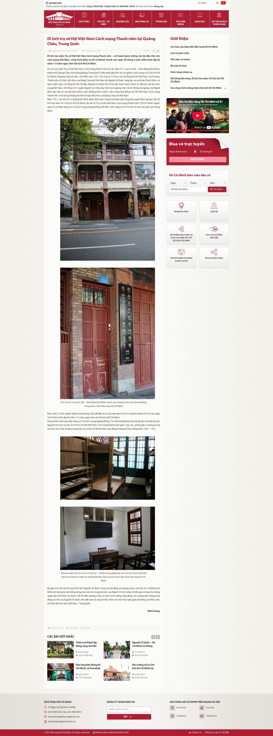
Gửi (125, 717)
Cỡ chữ (146, 51)
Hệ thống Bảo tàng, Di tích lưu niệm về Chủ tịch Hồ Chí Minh (197, 80)
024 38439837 (74, 712)
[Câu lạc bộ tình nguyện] (214, 229)
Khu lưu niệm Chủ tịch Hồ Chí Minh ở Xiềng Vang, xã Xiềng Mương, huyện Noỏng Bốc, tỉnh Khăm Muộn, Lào (88, 644)
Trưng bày (161, 22)
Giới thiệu (84, 22)
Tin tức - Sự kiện (103, 23)
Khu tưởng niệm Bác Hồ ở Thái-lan (88, 667)
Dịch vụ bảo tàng (214, 258)
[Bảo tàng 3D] (142, 15)
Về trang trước (57, 628)
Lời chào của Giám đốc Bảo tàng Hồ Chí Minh (194, 47)
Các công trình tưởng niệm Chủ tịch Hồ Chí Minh (196, 88)
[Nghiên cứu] (122, 15)
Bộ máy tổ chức (178, 66)
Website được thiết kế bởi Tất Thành (112, 732)
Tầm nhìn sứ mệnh (180, 60)
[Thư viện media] (180, 15)
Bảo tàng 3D (142, 22)
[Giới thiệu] (84, 15)
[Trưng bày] (161, 15)
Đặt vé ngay (198, 159)
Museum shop (181, 212)
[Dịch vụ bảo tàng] (214, 252)
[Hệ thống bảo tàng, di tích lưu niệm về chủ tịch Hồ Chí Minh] (181, 229)
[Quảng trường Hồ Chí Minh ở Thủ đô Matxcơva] (117, 650)
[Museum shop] (181, 205)
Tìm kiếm (218, 189)
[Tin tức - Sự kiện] (103, 15)
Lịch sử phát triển (179, 53)
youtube (210, 708)
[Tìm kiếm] (217, 3)
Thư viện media (180, 23)
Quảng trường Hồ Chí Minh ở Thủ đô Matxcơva (143, 644)
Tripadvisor (211, 716)
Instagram (181, 716)
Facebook (181, 708)
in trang (87, 628)
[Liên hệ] (214, 205)
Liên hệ (214, 212)
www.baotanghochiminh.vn (61, 721)
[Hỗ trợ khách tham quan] (219, 15)
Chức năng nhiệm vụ (181, 72)
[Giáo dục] (199, 15)
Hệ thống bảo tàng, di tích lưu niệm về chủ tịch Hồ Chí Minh (181, 238)
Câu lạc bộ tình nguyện (214, 236)
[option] (103, 663)
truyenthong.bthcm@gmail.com (64, 717)
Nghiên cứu (122, 22)
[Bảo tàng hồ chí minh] (59, 19)
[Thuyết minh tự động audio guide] (181, 252)
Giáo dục (200, 22)
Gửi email (74, 628)
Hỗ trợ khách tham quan (219, 23)
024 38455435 (55, 712)
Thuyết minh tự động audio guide (181, 259)
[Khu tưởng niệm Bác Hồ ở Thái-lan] (60, 672)
